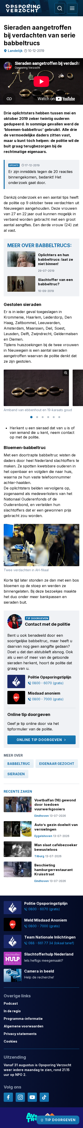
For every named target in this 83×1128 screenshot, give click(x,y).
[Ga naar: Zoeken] (59, 8)
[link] (19, 763)
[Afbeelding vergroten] (65, 373)
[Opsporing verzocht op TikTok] (44, 1097)
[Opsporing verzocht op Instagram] (20, 1097)
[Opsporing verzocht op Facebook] (8, 1097)
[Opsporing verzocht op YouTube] (32, 1097)
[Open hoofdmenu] (72, 8)
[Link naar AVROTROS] (32, 1117)
